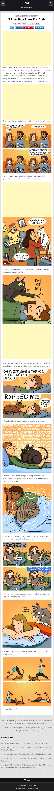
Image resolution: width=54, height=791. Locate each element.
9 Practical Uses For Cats (27, 19)
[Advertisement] (27, 48)
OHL (27, 3)
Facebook (20, 28)
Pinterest (30, 28)
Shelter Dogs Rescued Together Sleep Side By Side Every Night (26, 754)
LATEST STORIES (35, 24)
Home (17, 16)
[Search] (51, 3)
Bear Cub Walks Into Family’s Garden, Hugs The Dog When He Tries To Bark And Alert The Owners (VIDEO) (25, 766)
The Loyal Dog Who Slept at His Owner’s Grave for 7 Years (24, 743)
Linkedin (40, 28)
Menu (28, 780)
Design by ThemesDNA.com (27, 788)
